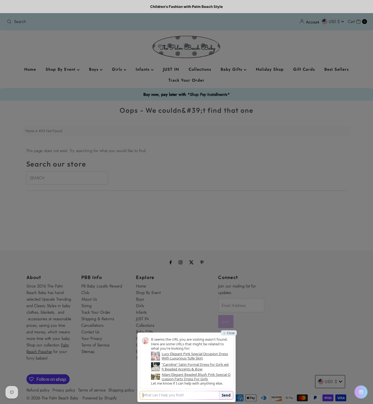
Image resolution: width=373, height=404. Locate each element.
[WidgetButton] (361, 392)
